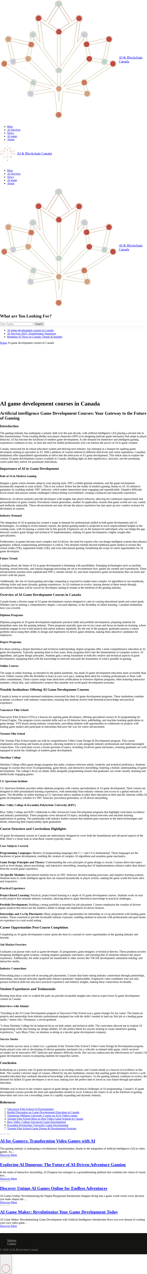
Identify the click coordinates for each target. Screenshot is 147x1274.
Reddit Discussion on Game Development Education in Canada (43, 1112)
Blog (10, 126)
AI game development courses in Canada (30, 330)
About (10, 139)
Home (3, 342)
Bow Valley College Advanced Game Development (36, 1122)
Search (39, 324)
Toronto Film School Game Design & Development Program (41, 1128)
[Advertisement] (73, 371)
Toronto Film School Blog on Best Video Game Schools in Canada (45, 1118)
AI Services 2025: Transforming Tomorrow (31, 333)
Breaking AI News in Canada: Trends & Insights (34, 336)
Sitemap (11, 1240)
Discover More (8, 1155)
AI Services (13, 129)
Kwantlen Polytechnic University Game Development (37, 1125)
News (10, 133)
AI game (12, 136)
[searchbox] (16, 324)
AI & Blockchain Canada (131, 59)
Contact (11, 1243)
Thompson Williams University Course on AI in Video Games (42, 1115)
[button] (6, 1264)
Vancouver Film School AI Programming (30, 1109)
